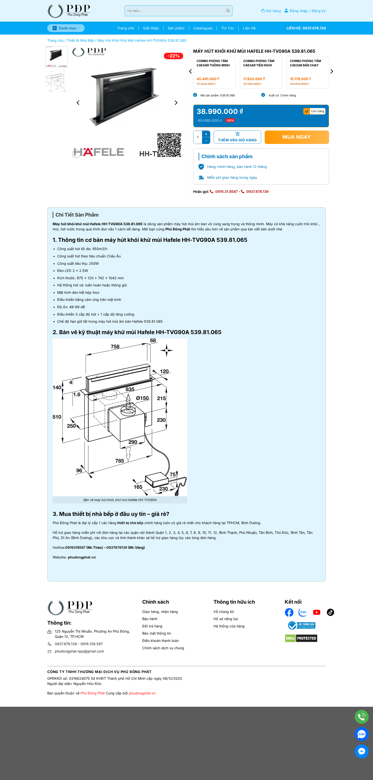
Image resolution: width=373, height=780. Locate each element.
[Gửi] (228, 10)
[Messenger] (362, 751)
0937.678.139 (257, 191)
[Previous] (78, 102)
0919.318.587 (92, 644)
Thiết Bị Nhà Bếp (80, 40)
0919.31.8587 (226, 191)
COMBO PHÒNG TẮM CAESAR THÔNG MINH (213, 63)
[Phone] (362, 717)
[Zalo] (362, 734)
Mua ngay (297, 137)
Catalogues (202, 28)
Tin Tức (227, 28)
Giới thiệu (151, 28)
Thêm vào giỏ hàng (237, 140)
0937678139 (116, 547)
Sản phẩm (176, 28)
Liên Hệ (249, 28)
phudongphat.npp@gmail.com (79, 651)
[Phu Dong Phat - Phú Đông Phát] (68, 11)
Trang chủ (125, 28)
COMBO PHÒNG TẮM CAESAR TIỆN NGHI (258, 63)
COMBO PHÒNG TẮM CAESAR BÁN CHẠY (305, 63)
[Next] (176, 102)
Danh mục (68, 28)
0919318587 (75, 547)
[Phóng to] (76, 154)
